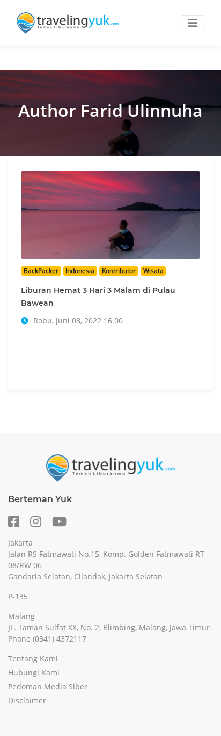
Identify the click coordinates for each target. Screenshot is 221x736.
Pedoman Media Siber (47, 686)
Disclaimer (27, 700)
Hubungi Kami (34, 672)
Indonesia (79, 270)
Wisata (153, 270)
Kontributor (119, 270)
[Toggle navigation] (192, 23)
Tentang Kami (33, 658)
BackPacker (41, 270)
